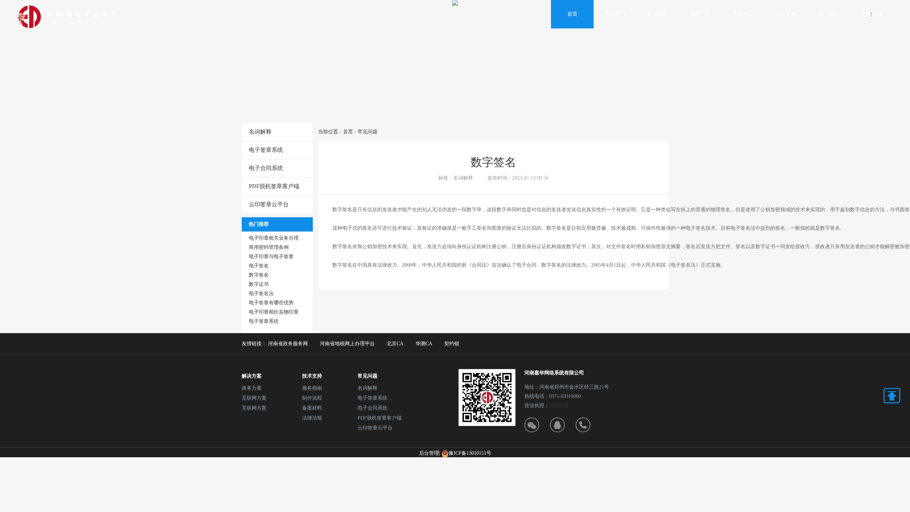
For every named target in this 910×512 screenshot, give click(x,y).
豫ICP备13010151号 (470, 453)
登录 (866, 14)
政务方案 (252, 388)
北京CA (395, 343)
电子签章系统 (266, 150)
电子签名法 (261, 293)
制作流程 (312, 398)
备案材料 (312, 408)
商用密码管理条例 (269, 247)
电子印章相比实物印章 (274, 312)
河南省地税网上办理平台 (347, 343)
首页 (572, 14)
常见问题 (368, 131)
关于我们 (828, 14)
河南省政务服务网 (288, 343)
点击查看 (559, 405)
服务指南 (312, 388)
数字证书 (259, 284)
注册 (877, 14)
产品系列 (615, 14)
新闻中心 (700, 14)
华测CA (424, 343)
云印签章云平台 (269, 204)
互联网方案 (254, 398)
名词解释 (260, 132)
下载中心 (743, 14)
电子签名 (259, 265)
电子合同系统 (266, 168)
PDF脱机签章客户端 (274, 186)
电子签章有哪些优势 (271, 302)
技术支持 (786, 14)
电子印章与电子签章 (271, 256)
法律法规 (312, 418)
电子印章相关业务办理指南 (279, 238)
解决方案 (658, 14)
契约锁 (451, 343)
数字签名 (259, 275)
